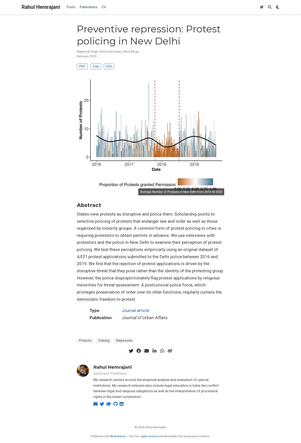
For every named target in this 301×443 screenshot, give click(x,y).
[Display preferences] (278, 7)
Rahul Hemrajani (41, 7)
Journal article (135, 310)
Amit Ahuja (131, 51)
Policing (103, 340)
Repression (124, 340)
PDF (82, 66)
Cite (96, 66)
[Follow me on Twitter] (262, 7)
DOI (109, 66)
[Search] (270, 7)
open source (149, 436)
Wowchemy (118, 436)
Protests (85, 340)
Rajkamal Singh (87, 51)
